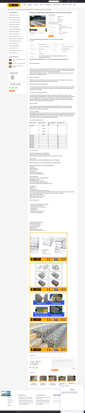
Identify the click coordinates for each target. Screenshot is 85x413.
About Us (41, 4)
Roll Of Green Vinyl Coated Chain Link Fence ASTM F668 (43, 404)
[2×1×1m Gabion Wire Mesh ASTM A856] (10, 60)
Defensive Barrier (12, 52)
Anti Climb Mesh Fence (14, 19)
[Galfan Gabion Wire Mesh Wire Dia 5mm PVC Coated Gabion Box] (43, 378)
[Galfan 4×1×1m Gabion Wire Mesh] (10, 63)
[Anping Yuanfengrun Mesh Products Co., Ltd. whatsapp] (13, 88)
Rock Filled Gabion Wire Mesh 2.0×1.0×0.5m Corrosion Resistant (33, 384)
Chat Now (69, 1)
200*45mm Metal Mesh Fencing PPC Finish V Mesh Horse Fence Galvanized (26, 401)
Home (25, 4)
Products (30, 4)
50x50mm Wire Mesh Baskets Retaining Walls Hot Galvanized (71, 384)
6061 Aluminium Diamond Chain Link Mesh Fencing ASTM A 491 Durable (43, 401)
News (70, 4)
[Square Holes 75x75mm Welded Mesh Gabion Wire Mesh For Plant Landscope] (62, 378)
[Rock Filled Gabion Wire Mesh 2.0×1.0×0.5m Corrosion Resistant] (34, 378)
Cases (74, 4)
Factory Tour (48, 4)
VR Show (36, 4)
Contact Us (64, 4)
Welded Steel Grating (13, 24)
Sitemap (9, 405)
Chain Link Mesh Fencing (14, 17)
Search (60, 1)
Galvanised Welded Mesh (14, 41)
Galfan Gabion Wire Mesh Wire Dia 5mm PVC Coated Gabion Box (43, 384)
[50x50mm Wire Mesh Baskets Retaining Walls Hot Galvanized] (71, 378)
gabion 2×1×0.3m (62, 352)
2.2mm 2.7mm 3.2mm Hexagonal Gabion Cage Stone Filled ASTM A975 (52, 384)
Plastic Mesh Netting (13, 45)
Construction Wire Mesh (14, 36)
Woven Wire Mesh (13, 43)
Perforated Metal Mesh (14, 29)
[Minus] (82, 386)
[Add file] (62, 411)
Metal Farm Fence (13, 48)
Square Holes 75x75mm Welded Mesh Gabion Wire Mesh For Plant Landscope (62, 384)
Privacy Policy (18, 411)
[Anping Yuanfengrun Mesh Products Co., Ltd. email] (10, 88)
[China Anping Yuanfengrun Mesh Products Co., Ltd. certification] (12, 77)
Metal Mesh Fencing (13, 15)
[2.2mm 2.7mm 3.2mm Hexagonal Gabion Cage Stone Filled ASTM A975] (52, 378)
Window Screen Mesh (13, 34)
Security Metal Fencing (14, 22)
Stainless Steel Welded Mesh (15, 38)
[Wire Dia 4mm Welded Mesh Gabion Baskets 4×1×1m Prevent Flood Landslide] (38, 21)
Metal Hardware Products (14, 50)
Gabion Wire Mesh (18, 9)
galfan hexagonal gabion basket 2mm (52, 352)
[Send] (82, 411)
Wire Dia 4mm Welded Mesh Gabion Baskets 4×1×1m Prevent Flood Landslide (37, 34)
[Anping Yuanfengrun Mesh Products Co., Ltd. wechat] (16, 88)
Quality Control (56, 4)
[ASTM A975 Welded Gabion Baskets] (10, 66)
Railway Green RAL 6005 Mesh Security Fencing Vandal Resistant (26, 404)
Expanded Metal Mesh (13, 31)
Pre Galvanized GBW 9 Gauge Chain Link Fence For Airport (43, 398)
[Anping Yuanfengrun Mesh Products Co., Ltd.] (14, 5)
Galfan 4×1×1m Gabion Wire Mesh (19, 63)
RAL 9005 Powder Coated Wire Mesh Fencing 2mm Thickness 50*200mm (25, 398)
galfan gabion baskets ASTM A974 (38, 352)
